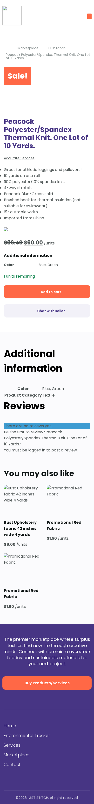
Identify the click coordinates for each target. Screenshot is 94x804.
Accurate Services (19, 158)
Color (9, 264)
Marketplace (28, 48)
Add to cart (51, 291)
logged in (36, 450)
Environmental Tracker (27, 735)
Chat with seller (51, 311)
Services (12, 745)
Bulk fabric (57, 48)
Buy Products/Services (47, 683)
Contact (12, 764)
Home (10, 726)
